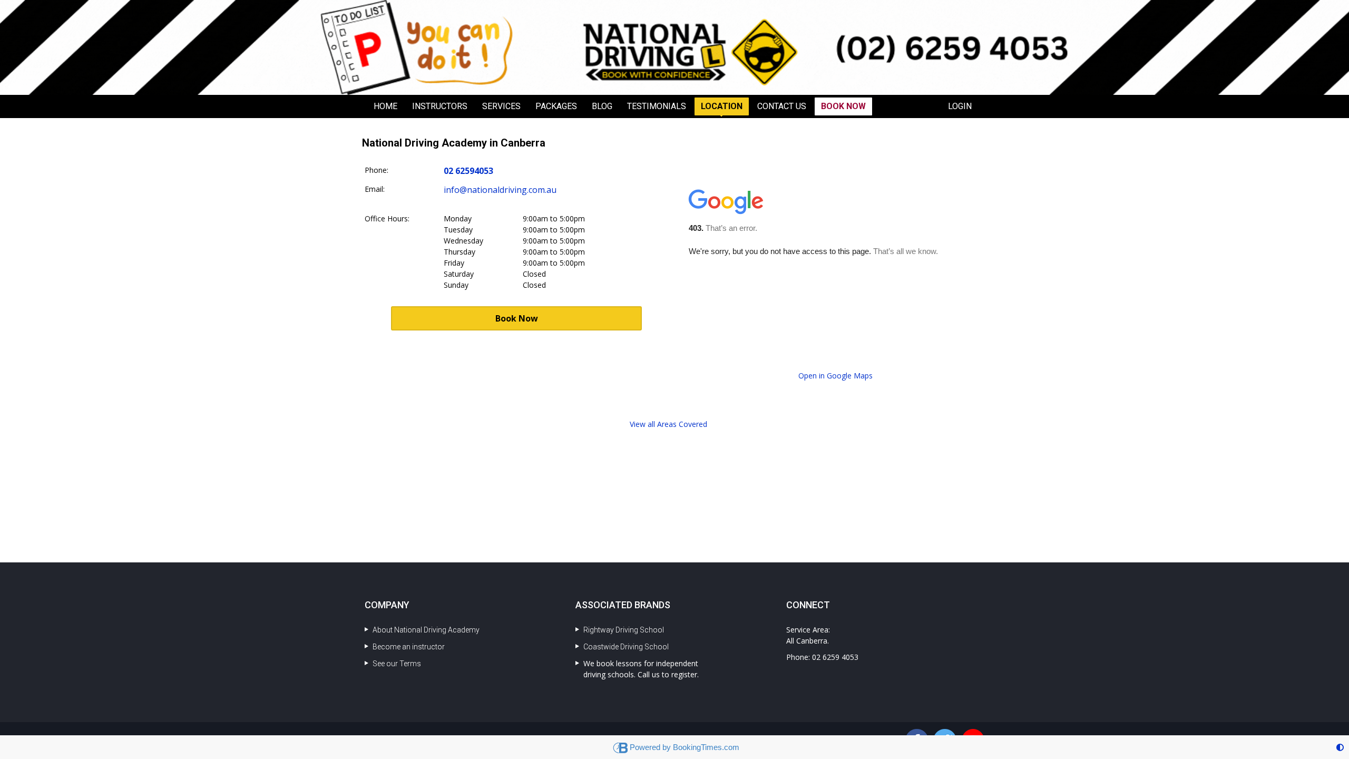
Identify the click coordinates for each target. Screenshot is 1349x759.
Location (721, 106)
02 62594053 (468, 171)
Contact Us (781, 106)
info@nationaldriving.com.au (500, 190)
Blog (602, 106)
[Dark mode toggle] (1340, 747)
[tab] (668, 424)
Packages (556, 106)
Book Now (843, 106)
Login (960, 106)
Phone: (376, 170)
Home (385, 106)
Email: (375, 189)
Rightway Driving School (623, 630)
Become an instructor (409, 647)
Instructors (439, 106)
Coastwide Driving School (626, 647)
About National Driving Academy (426, 630)
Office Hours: (387, 218)
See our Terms (397, 663)
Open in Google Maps (835, 376)
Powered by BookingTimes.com (684, 747)
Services (501, 106)
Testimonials (656, 106)
